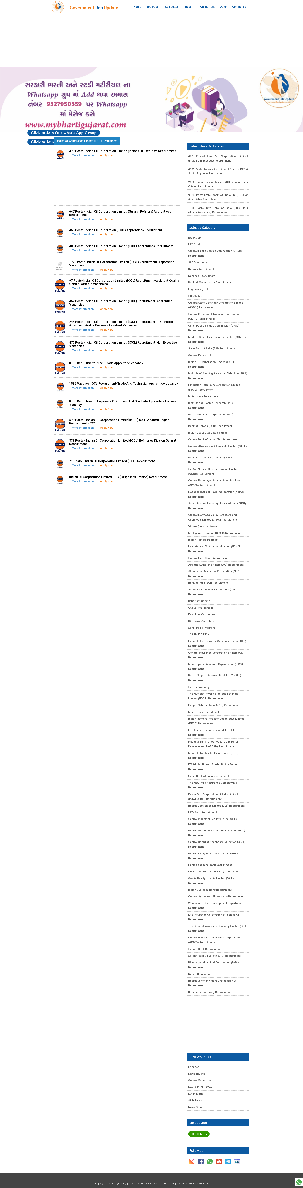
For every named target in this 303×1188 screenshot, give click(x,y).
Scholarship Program (201, 627)
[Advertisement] (151, 40)
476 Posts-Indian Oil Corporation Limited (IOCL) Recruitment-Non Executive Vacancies (123, 344)
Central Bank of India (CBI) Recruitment (213, 439)
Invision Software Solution (194, 1183)
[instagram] (192, 1161)
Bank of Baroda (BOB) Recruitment (210, 426)
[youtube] (219, 1161)
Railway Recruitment (201, 269)
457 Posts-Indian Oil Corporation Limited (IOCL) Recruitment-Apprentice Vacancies (120, 302)
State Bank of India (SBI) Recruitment (211, 348)
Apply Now (106, 155)
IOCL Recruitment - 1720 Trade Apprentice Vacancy (106, 363)
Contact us (239, 6)
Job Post (152, 6)
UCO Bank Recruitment (202, 812)
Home (137, 6)
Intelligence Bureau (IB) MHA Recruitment (214, 533)
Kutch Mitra (195, 1093)
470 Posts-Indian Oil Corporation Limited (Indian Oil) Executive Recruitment (122, 151)
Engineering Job (198, 289)
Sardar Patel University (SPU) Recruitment (214, 955)
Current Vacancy (198, 687)
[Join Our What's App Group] (299, 1182)
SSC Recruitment (198, 262)
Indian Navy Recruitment (203, 396)
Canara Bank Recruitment (204, 949)
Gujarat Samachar (199, 1080)
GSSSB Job (195, 296)
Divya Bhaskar (197, 1073)
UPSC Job (194, 244)
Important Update (199, 601)
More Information (83, 155)
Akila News (195, 1100)
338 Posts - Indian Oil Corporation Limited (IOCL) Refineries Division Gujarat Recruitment (122, 442)
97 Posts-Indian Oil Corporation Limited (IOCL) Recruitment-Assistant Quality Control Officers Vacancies (124, 282)
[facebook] (201, 1161)
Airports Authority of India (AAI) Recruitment (216, 564)
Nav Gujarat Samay (200, 1087)
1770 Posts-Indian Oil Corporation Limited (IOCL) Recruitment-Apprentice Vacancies (121, 263)
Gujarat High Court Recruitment (208, 558)
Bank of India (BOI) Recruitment (208, 582)
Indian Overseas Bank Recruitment (210, 889)
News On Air (196, 1107)
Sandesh (193, 1067)
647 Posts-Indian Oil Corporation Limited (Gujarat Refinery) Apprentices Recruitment (120, 213)
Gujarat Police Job (200, 355)
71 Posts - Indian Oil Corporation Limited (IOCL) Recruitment (112, 461)
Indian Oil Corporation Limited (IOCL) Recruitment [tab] (87, 141)
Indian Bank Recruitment (203, 712)
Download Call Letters (202, 614)
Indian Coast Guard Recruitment (208, 432)
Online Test (207, 6)
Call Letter (171, 6)
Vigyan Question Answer (203, 526)
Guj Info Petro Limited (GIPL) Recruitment (214, 871)
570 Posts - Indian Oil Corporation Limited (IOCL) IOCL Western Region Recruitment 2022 (119, 421)
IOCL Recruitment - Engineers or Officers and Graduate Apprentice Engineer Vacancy (123, 403)
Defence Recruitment (201, 275)
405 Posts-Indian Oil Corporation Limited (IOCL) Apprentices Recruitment (121, 246)
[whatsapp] (210, 1161)
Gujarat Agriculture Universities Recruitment (216, 896)
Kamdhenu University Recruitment (209, 992)
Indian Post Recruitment (203, 539)
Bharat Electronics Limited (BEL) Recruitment (216, 805)
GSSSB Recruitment (200, 607)
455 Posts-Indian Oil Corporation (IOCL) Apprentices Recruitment (115, 230)
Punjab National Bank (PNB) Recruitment (214, 705)
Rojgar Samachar (199, 974)
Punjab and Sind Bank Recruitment (210, 865)
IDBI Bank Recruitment (202, 621)
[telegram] (228, 1161)
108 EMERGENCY (198, 634)
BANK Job (194, 237)
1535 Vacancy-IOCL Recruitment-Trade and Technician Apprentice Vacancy (123, 383)
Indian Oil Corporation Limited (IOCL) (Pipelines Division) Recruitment (118, 477)
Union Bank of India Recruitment (208, 776)
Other (223, 6)
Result (189, 6)
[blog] (237, 1161)
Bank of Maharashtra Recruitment (209, 282)
